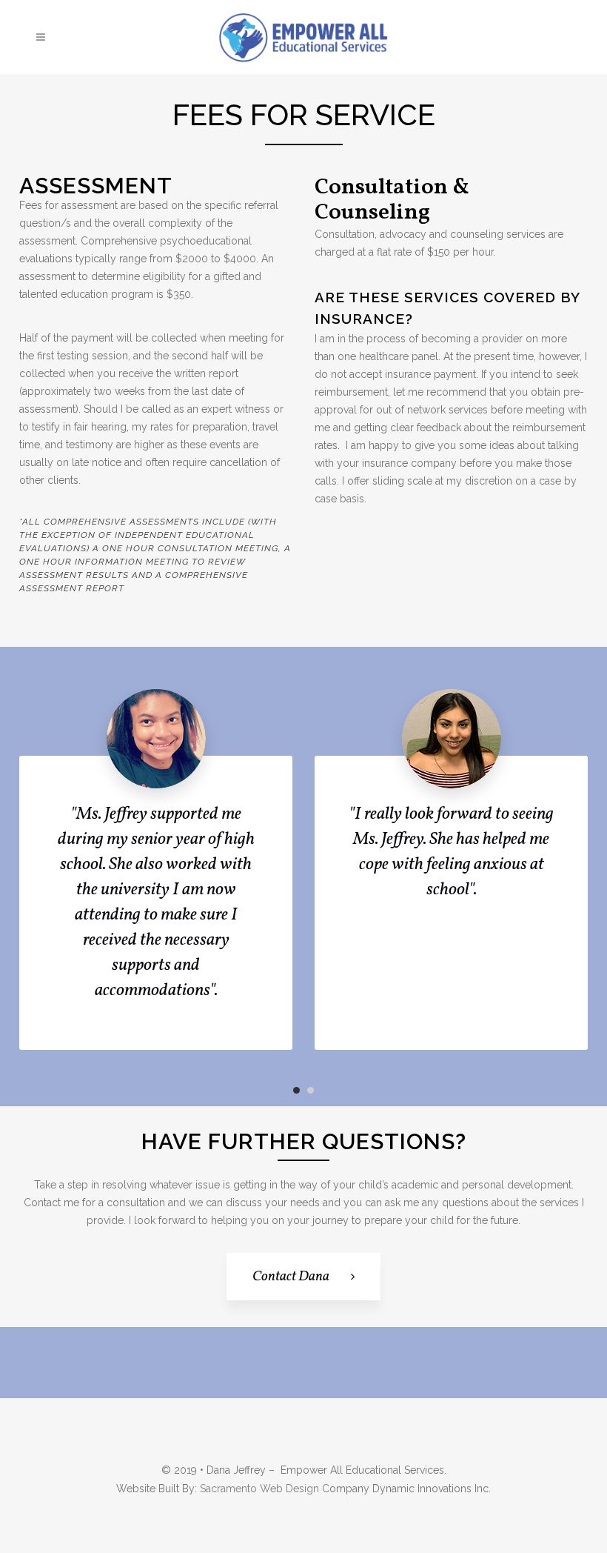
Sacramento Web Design (259, 1488)
